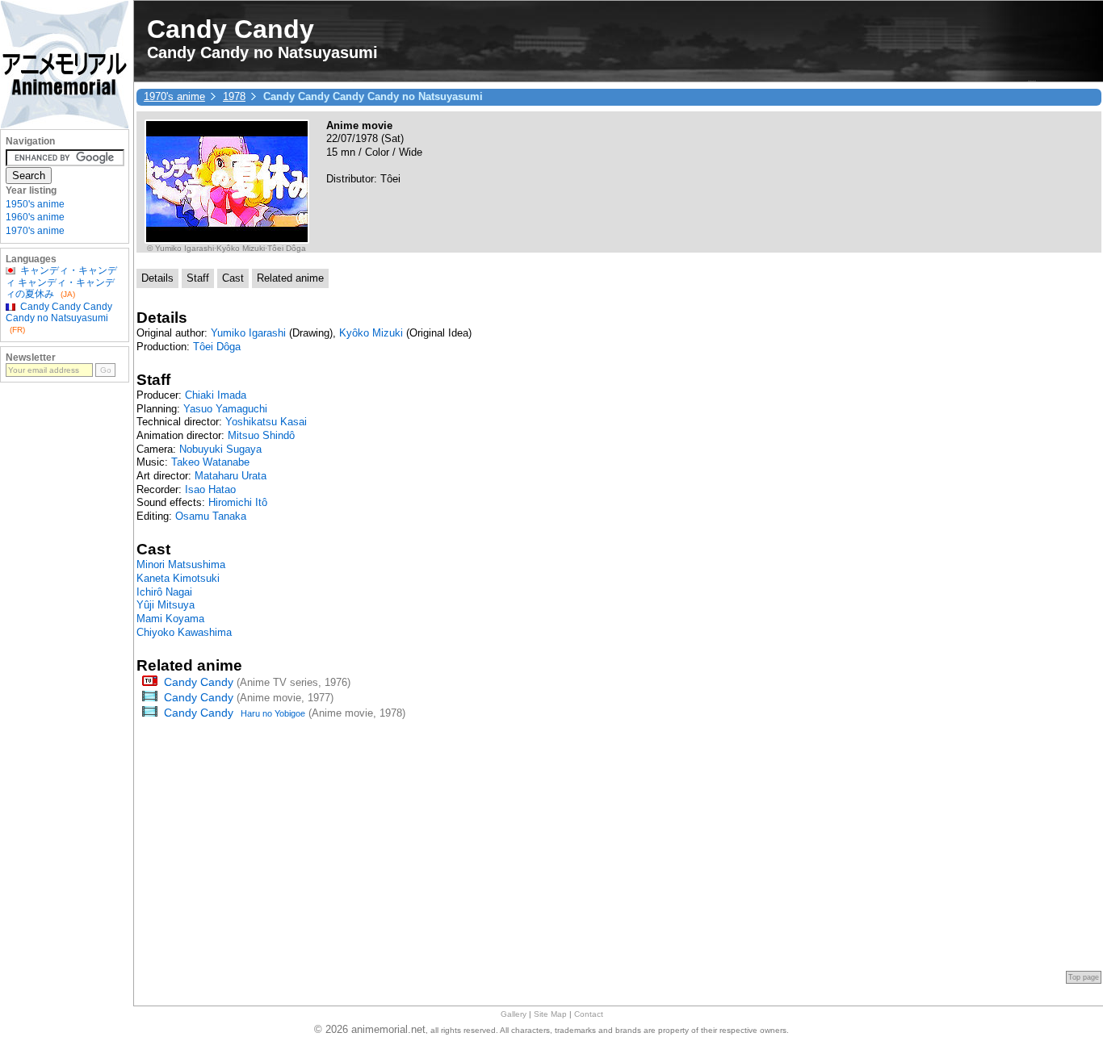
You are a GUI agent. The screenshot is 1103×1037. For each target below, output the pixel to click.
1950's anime (35, 204)
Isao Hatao (210, 489)
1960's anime (35, 217)
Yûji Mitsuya (165, 605)
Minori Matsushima (180, 564)
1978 (234, 96)
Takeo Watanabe (210, 462)
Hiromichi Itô (237, 502)
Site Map (550, 1014)
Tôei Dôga (217, 347)
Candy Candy (198, 681)
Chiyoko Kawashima (184, 632)
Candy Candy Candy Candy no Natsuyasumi (59, 312)
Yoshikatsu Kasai (266, 422)
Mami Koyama (170, 619)
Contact (588, 1014)
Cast (233, 278)
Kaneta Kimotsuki (178, 578)
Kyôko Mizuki (371, 333)
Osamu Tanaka (210, 516)
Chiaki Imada (215, 395)
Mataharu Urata (230, 476)
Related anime (290, 278)
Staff (198, 278)
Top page (1083, 977)
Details (157, 278)
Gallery (513, 1014)
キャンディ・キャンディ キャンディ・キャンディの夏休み (61, 282)
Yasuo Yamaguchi (225, 409)
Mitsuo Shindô (261, 435)
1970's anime (174, 96)
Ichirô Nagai (164, 592)
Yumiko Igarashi (248, 333)
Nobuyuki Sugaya (220, 449)
